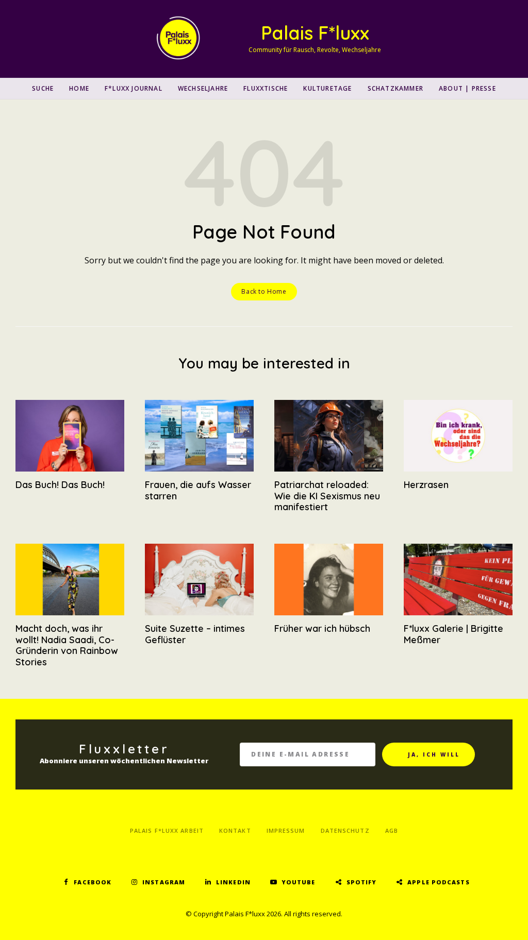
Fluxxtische (265, 88)
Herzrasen (426, 485)
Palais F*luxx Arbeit (167, 830)
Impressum (286, 830)
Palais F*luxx (315, 33)
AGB (391, 830)
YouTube (299, 882)
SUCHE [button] (43, 88)
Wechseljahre (203, 88)
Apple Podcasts (438, 882)
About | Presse (467, 88)
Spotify (361, 882)
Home (79, 88)
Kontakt (235, 830)
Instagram (163, 882)
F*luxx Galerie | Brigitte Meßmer (453, 634)
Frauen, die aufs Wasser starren (198, 490)
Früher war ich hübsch (322, 628)
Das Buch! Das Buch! (60, 485)
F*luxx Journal (133, 88)
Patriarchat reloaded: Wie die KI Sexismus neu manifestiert (327, 496)
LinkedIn (233, 882)
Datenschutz (345, 830)
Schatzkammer (395, 88)
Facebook (92, 882)
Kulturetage (327, 88)
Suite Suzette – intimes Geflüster (195, 634)
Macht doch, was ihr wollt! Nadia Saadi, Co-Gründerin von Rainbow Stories (66, 645)
